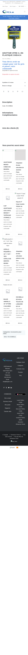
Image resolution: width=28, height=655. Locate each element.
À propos (20, 372)
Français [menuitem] (20, 394)
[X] (8, 91)
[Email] (22, 91)
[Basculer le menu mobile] (25, 11)
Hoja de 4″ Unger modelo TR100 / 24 (20, 204)
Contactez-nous (20, 368)
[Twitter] (6, 387)
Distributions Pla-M (14, 438)
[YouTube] (8, 387)
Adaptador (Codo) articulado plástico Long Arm (20, 256)
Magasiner (9, 16)
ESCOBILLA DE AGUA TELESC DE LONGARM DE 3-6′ (19, 301)
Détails (8, 188)
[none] (20, 394)
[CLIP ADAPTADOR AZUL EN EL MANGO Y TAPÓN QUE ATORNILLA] (7, 198)
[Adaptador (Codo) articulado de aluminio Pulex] (20, 155)
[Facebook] (3, 91)
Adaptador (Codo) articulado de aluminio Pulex (20, 167)
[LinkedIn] (11, 387)
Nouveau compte (7, 401)
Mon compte (7, 398)
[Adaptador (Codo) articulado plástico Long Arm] (20, 243)
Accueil (4, 16)
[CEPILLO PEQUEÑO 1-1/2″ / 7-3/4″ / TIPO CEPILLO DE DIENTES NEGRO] (7, 242)
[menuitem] (20, 394)
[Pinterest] (17, 91)
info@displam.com (18, 3)
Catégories (20, 365)
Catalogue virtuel (20, 362)
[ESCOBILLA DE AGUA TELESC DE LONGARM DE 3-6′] (20, 289)
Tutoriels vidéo (7, 411)
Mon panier (7, 404)
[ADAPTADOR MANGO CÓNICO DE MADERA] (7, 155)
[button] (14, 82)
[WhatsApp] (13, 91)
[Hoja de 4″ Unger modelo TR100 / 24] (20, 196)
